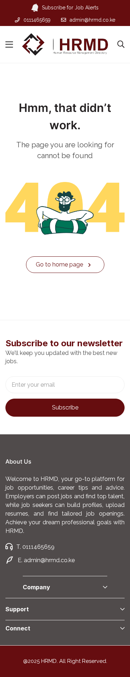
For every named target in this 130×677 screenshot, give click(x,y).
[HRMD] (65, 44)
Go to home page (60, 264)
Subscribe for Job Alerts (70, 7)
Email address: (65, 384)
